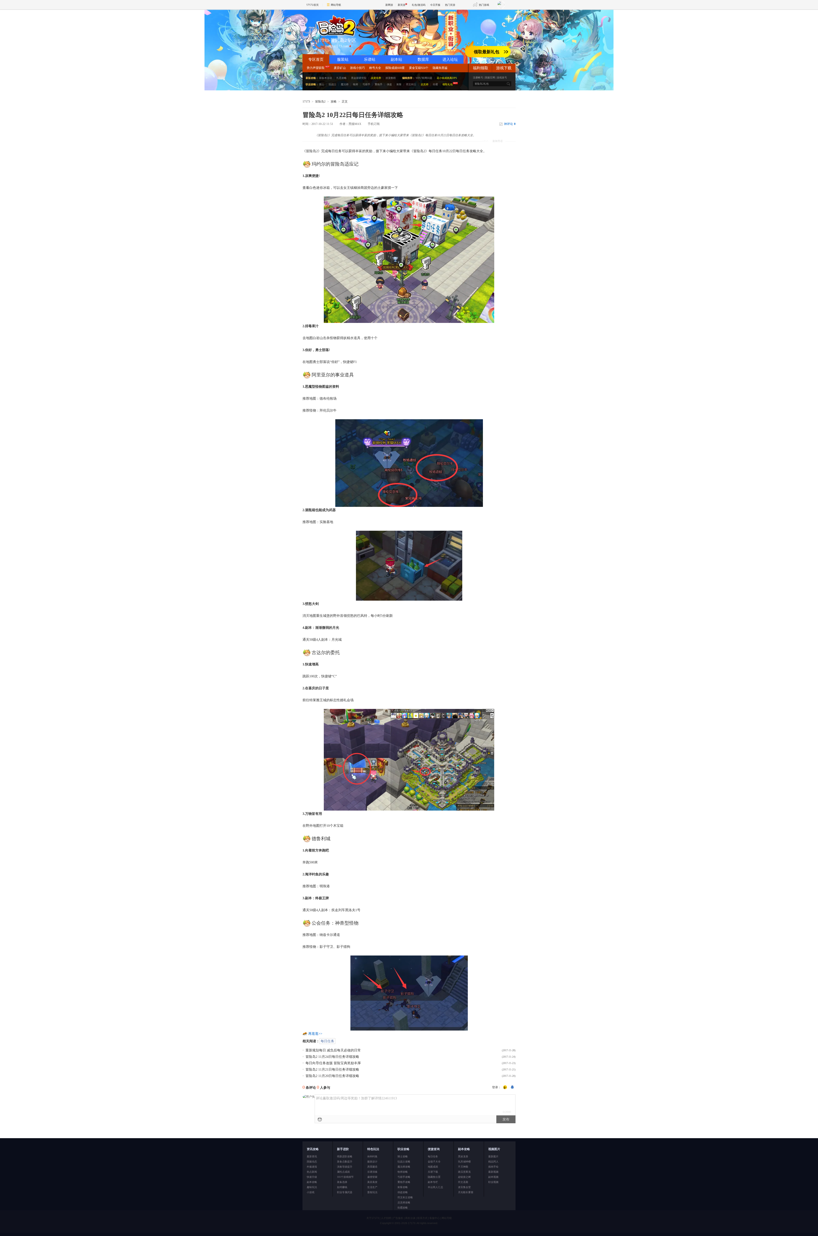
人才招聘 (386, 1218)
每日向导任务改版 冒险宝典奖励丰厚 (333, 1063)
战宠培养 (376, 78)
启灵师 (424, 84)
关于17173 (372, 1218)
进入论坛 (450, 59)
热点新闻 (312, 1171)
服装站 (343, 59)
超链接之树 (464, 1176)
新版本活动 (325, 78)
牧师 (355, 84)
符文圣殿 (463, 1182)
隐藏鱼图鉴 (440, 67)
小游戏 (310, 1192)
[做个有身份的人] (505, 1087)
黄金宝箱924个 (418, 67)
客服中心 (434, 1218)
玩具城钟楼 (464, 1161)
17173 (306, 101)
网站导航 (336, 4)
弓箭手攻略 (403, 1176)
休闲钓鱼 (372, 1156)
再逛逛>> (315, 1033)
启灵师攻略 (403, 1202)
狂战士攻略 (403, 1161)
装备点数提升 (344, 1161)
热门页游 (450, 4)
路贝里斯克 (464, 1171)
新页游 (401, 4)
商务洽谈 (410, 1218)
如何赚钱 (342, 1187)
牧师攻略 (402, 1171)
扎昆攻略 (341, 78)
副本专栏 (433, 1182)
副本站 (396, 59)
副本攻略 (312, 1182)
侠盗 (389, 84)
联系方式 (422, 1218)
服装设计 (372, 1161)
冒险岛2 (320, 101)
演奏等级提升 (344, 1166)
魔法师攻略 (403, 1166)
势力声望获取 (316, 67)
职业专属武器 (344, 1192)
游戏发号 (502, 77)
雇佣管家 (372, 1176)
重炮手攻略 (403, 1182)
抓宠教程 (391, 78)
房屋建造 (372, 1166)
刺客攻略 (402, 1187)
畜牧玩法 (372, 1192)
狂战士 (332, 84)
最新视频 (493, 1171)
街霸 (435, 84)
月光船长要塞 (465, 1192)
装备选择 (342, 1182)
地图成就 (433, 1166)
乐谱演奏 (372, 1171)
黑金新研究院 (358, 78)
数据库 (423, 59)
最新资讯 (312, 1156)
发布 (506, 1119)
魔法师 (345, 84)
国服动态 (312, 1161)
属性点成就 (343, 1171)
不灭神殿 (463, 1166)
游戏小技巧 (357, 67)
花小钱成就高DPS (447, 78)
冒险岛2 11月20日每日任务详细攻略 (332, 1076)
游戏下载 (503, 68)
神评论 (510, 124)
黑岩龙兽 (463, 1156)
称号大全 (375, 67)
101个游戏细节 (345, 1176)
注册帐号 (478, 77)
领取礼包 (447, 84)
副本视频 (493, 1176)
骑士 (321, 84)
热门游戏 (484, 4)
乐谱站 (369, 59)
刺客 (399, 84)
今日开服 (435, 4)
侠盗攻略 (402, 1192)
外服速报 (312, 1166)
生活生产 (372, 1187)
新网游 (389, 4)
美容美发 (372, 1182)
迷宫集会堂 (464, 1187)
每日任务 (327, 1041)
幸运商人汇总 (435, 1187)
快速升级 (312, 1176)
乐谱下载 (433, 1171)
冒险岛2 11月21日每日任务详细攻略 (332, 1069)
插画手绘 (493, 1166)
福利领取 (480, 68)
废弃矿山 (340, 67)
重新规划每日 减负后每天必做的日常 (333, 1050)
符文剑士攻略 (405, 1197)
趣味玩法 (312, 1187)
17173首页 (312, 4)
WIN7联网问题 (424, 78)
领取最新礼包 (486, 51)
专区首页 (316, 59)
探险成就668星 (395, 67)
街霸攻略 (402, 1207)
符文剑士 (411, 84)
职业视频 (493, 1182)
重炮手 (378, 84)
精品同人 (493, 1161)
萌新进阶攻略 (344, 1156)
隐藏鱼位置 (434, 1176)
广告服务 (398, 1218)
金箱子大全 (434, 1161)
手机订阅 (374, 124)
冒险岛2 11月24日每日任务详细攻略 (332, 1056)
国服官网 (490, 77)
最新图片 (493, 1156)
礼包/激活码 (418, 4)
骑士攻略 (402, 1156)
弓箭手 (366, 84)
